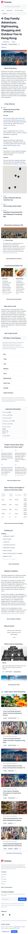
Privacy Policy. (4, 906)
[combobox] (13, 6)
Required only (5, 931)
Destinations (4, 874)
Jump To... (5, 13)
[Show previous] (2, 632)
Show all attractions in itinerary (14, 258)
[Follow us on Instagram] (5, 914)
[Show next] (25, 632)
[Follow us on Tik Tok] (3, 914)
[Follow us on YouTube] (7, 914)
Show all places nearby (14, 684)
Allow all (14, 931)
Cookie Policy (16, 926)
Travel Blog (3, 879)
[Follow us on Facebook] (12, 914)
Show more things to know (13, 480)
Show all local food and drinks (14, 299)
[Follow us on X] (9, 914)
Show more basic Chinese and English (13, 523)
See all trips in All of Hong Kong (14, 853)
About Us (3, 876)
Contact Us (3, 881)
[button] (13, 109)
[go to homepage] (6, 3)
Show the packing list (14, 564)
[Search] (23, 6)
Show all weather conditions (14, 619)
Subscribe (22, 899)
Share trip (4, 47)
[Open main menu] (25, 2)
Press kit (3, 883)
